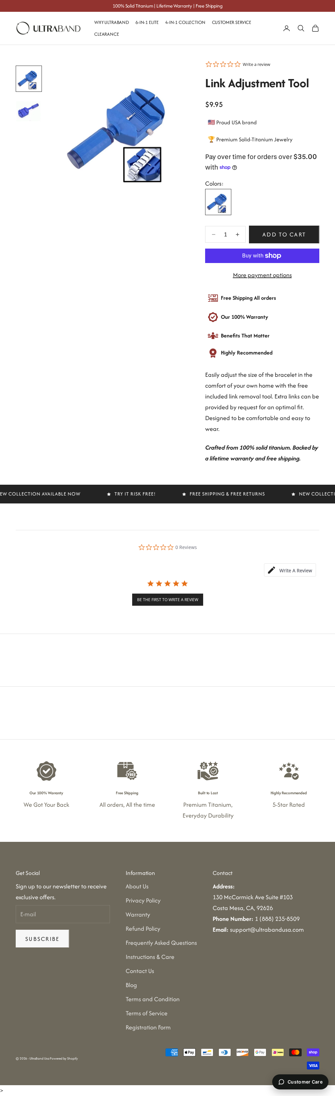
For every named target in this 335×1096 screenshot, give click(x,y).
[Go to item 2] (29, 110)
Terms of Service (147, 1013)
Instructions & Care (150, 956)
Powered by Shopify (64, 1058)
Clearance (106, 34)
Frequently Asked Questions (161, 942)
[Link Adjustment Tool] (218, 202)
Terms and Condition (153, 999)
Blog (131, 985)
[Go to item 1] (29, 79)
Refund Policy (143, 928)
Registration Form (148, 1027)
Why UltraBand (111, 22)
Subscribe (42, 939)
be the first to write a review (167, 599)
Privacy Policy (143, 900)
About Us (137, 886)
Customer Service (232, 22)
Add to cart (284, 234)
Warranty (138, 914)
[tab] (290, 570)
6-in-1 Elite (147, 22)
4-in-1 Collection (185, 22)
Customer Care (305, 1082)
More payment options (262, 275)
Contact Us (140, 970)
